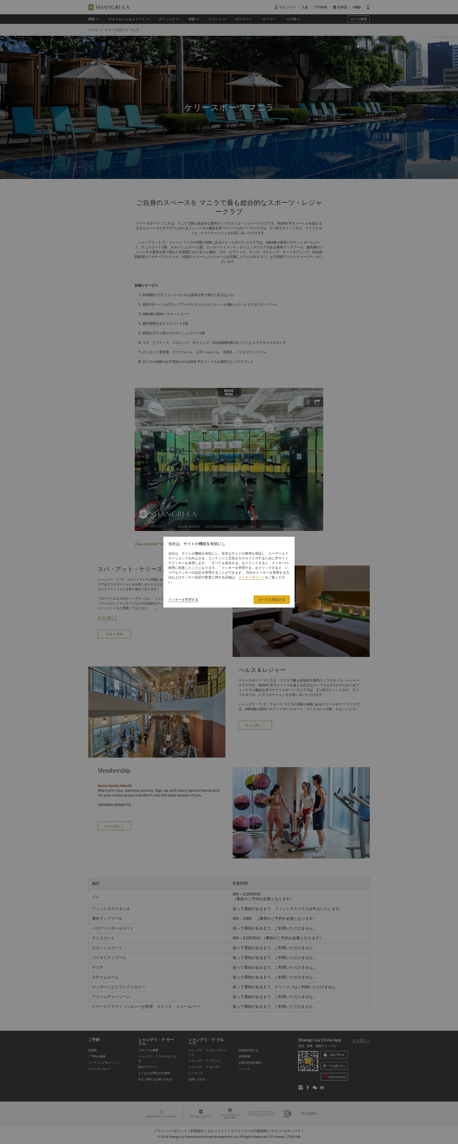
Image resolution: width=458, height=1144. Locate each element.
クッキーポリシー (251, 577)
